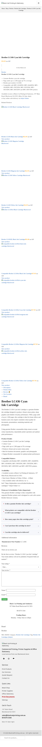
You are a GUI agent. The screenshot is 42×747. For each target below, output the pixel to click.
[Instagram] (9, 662)
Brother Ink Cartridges (23, 638)
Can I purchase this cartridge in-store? (18, 529)
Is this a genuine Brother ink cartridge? (18, 507)
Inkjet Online (25, 98)
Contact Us (5, 681)
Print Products (7, 672)
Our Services (6, 675)
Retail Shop (6, 691)
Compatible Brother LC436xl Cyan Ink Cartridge (16, 310)
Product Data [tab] (7, 389)
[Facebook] (4, 662)
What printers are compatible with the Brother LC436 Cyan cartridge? (20, 515)
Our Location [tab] (7, 394)
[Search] (0, 744)
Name (3, 593)
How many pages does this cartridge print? (19, 522)
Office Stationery (7, 697)
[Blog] (13, 662)
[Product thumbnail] (21, 121)
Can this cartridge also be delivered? (17, 535)
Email (3, 598)
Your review (5, 573)
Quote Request (7, 678)
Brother (3, 72)
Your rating (5, 567)
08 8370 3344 (7, 721)
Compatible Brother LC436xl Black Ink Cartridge (16, 273)
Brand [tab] (5, 396)
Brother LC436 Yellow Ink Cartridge (12, 205)
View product (5, 139)
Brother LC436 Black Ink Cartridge (12, 136)
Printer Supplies (7, 694)
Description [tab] (6, 387)
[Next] (3, 105)
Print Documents (8, 700)
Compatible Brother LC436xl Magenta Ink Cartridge (17, 344)
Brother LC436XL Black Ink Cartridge (13, 239)
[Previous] (2, 105)
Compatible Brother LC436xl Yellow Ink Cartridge (16, 380)
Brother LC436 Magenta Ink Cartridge (13, 171)
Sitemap (5, 703)
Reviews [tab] (6, 392)
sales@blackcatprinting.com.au (13, 719)
